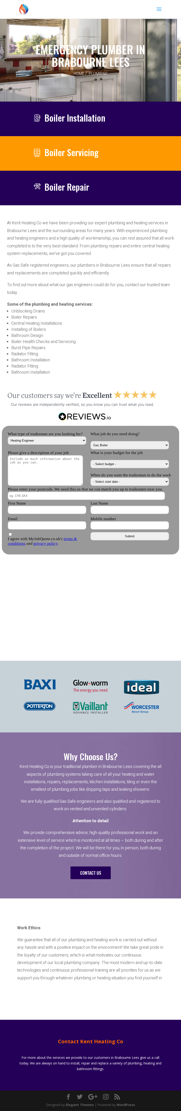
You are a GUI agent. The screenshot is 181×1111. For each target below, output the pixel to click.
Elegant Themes (80, 1105)
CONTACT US (90, 873)
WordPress (126, 1105)
